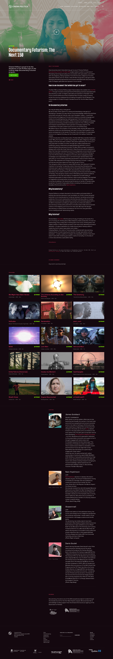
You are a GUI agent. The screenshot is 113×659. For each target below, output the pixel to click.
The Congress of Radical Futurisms (85, 434)
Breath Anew (13, 397)
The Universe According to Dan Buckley (52, 295)
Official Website (52, 242)
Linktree (92, 639)
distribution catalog (54, 251)
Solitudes (12, 321)
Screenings (67, 6)
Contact (80, 2)
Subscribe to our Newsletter (66, 632)
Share (11, 79)
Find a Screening (47, 634)
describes (60, 219)
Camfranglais (78, 372)
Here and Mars (78, 347)
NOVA (11, 347)
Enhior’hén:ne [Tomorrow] (18, 372)
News (88, 6)
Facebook (92, 634)
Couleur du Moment (48, 372)
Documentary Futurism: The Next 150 (59, 72)
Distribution (82, 6)
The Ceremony (78, 295)
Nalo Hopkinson (71, 185)
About (92, 6)
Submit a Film (88, 2)
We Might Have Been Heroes (19, 295)
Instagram (92, 635)
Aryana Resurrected (48, 397)
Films (61, 6)
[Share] (9, 79)
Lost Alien (44, 347)
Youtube (92, 636)
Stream (97, 6)
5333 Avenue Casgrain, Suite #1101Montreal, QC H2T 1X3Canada (22, 635)
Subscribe (77, 635)
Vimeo (91, 638)
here (87, 429)
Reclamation (45, 321)
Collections (74, 6)
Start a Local (97, 2)
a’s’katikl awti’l (78, 397)
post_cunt (77, 321)
